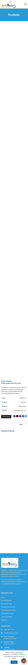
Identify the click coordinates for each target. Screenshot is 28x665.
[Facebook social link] (14, 416)
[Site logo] (8, 4)
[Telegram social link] (25, 416)
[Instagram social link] (8, 587)
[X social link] (17, 416)
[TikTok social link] (17, 587)
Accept (14, 662)
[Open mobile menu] (25, 4)
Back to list (14, 424)
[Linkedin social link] (23, 416)
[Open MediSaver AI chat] (23, 660)
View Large (25, 435)
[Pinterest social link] (20, 416)
